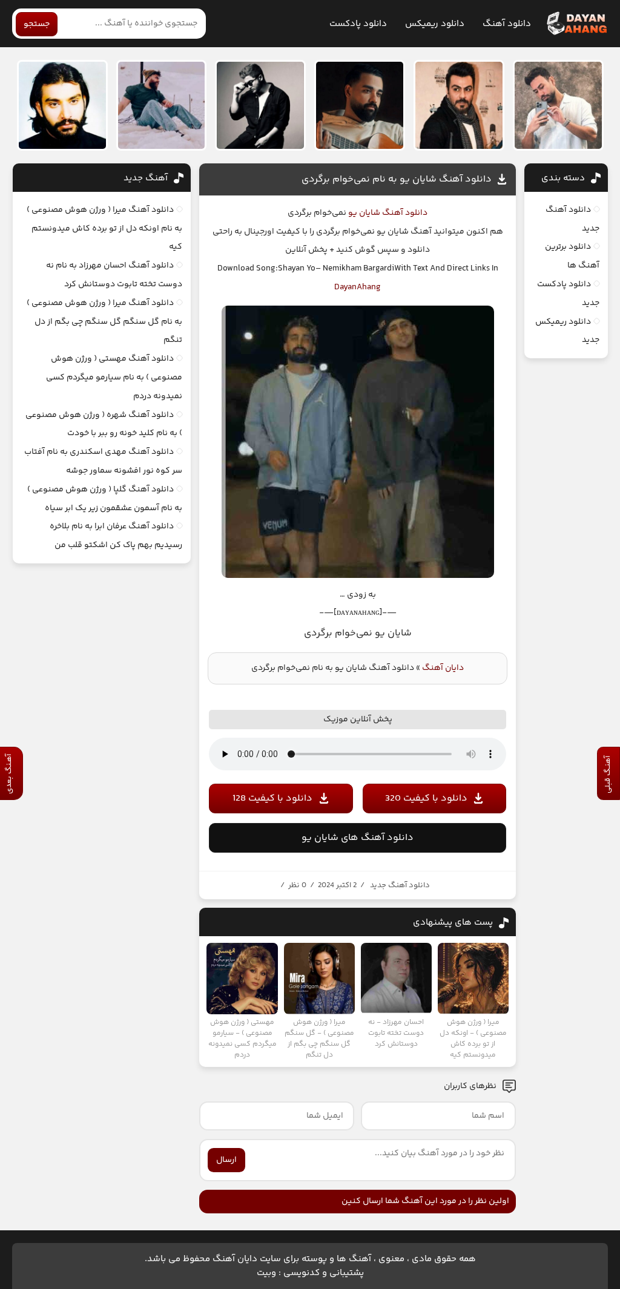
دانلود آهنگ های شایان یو (358, 837)
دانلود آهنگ (507, 24)
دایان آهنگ (443, 668)
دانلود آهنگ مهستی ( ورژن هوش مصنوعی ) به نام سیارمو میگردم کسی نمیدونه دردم (114, 377)
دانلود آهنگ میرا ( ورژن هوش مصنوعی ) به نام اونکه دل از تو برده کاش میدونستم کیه (104, 228)
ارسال (226, 1160)
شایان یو (363, 213)
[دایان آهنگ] (576, 23)
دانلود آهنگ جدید (400, 885)
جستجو (37, 24)
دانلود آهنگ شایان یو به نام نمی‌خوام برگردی (397, 179)
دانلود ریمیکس (434, 24)
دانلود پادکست (358, 24)
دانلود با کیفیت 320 (426, 798)
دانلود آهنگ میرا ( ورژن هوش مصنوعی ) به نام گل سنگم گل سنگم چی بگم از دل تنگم (104, 322)
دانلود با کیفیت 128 (272, 798)
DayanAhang (357, 287)
